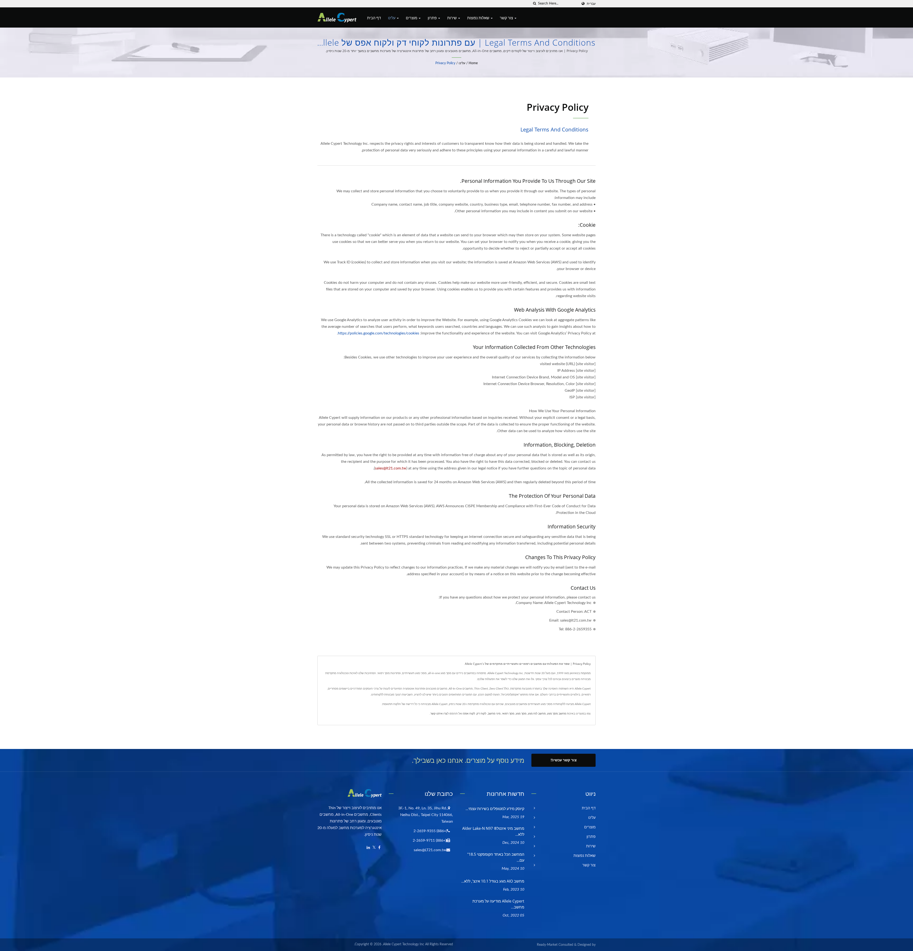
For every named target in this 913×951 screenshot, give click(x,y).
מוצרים (412, 17)
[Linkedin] (368, 847)
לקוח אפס (469, 713)
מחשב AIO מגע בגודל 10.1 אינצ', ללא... (492, 881)
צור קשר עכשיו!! (564, 760)
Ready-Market (547, 944)
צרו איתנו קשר (438, 713)
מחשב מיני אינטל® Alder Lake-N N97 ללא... (493, 831)
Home (473, 63)
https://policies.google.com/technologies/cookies (378, 333)
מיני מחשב (494, 713)
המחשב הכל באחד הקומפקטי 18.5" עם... (495, 857)
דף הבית (374, 17)
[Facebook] (379, 847)
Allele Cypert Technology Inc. (403, 944)
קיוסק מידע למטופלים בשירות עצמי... (495, 808)
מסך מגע (521, 713)
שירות (452, 17)
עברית (591, 3)
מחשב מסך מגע (556, 713)
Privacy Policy (445, 63)
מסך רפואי (508, 713)
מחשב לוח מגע (537, 713)
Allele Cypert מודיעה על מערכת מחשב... (498, 904)
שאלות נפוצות (478, 17)
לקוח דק (481, 713)
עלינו (392, 17)
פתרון (433, 17)
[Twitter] (374, 847)
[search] (534, 3)
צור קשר (507, 17)
